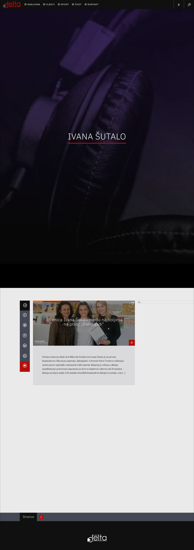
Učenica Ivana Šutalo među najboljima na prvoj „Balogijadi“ (84, 348)
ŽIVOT (78, 4)
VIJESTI (50, 4)
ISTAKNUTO (39, 329)
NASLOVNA (33, 4)
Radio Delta (39, 367)
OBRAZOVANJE (53, 329)
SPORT (65, 4)
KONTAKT (93, 4)
